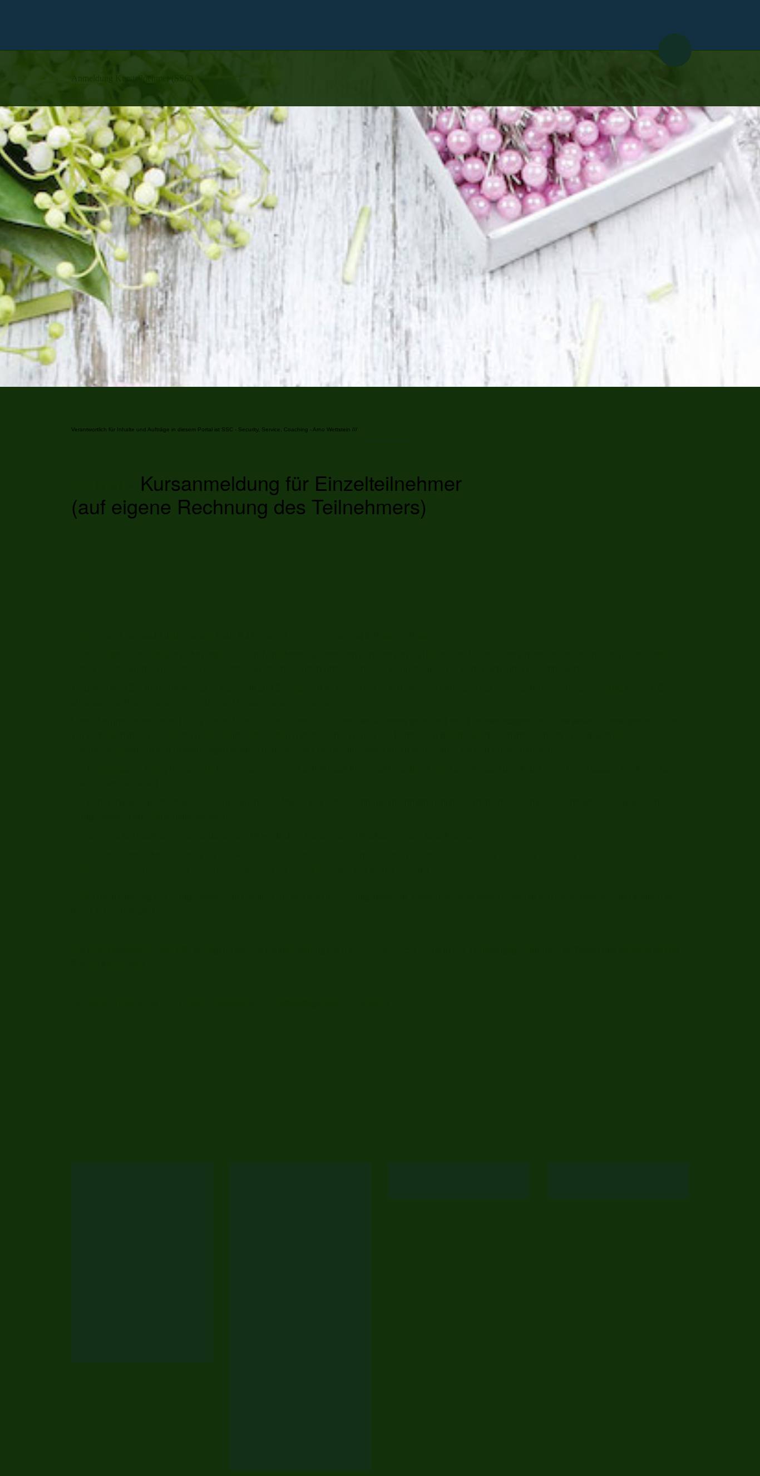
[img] (380, 25)
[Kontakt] (90, 1002)
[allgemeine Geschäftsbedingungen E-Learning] (301, 1002)
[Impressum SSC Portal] (159, 1002)
